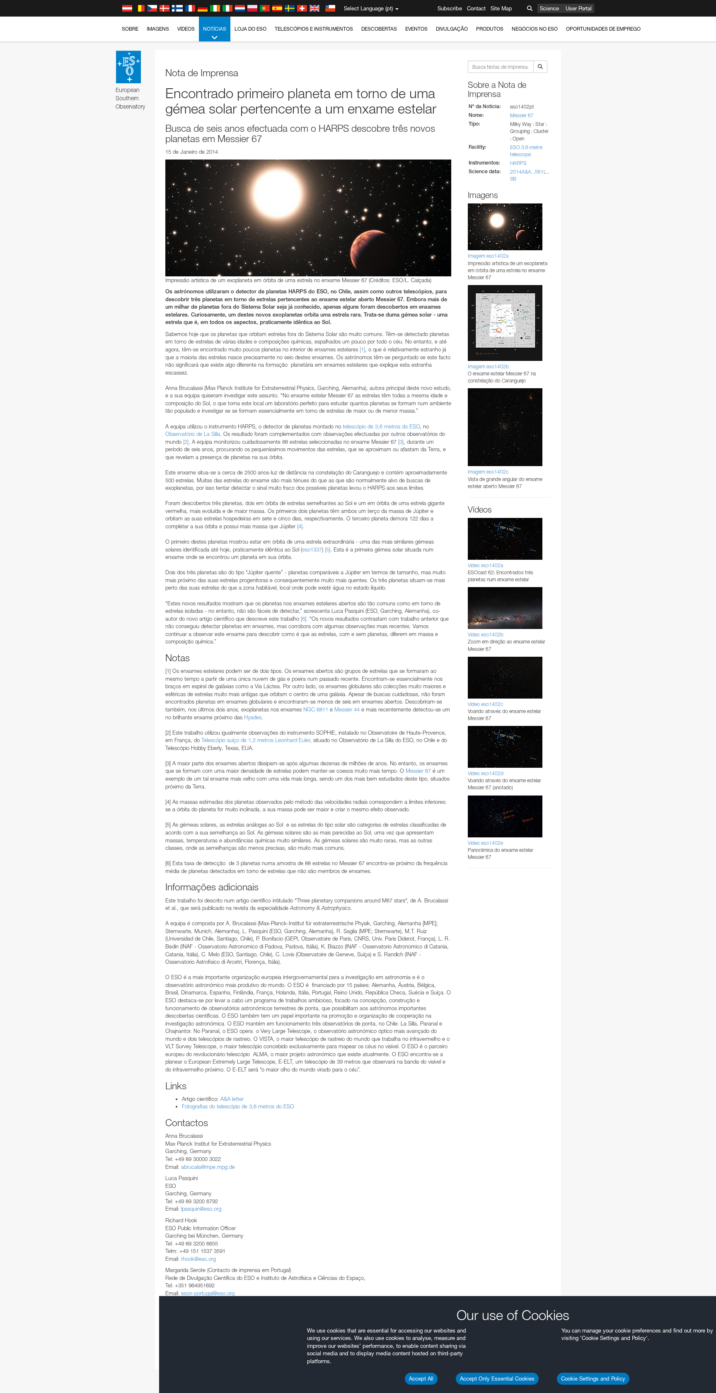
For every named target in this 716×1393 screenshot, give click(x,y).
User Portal (579, 8)
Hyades (252, 717)
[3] (401, 441)
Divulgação (452, 29)
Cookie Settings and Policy (593, 1378)
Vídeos (186, 29)
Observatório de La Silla (192, 433)
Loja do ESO (250, 29)
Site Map (501, 8)
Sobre (130, 29)
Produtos (489, 29)
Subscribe (450, 8)
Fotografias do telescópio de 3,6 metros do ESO (238, 1106)
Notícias (214, 29)
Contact (476, 8)
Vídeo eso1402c (485, 704)
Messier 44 (347, 709)
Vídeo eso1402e (485, 843)
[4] (299, 526)
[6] (303, 618)
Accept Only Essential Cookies (497, 1378)
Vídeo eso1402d (485, 773)
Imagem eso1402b (488, 366)
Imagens (158, 29)
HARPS (518, 163)
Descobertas (379, 29)
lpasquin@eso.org (201, 1208)
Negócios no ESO (535, 29)
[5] (327, 549)
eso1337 (312, 549)
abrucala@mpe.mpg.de (208, 1166)
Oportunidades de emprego (603, 29)
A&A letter (232, 1099)
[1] (362, 349)
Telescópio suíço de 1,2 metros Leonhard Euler (255, 740)
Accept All (421, 1378)
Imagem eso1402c (488, 472)
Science (549, 8)
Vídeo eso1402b (485, 634)
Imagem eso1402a (488, 256)
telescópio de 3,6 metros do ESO (381, 426)
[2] (186, 441)
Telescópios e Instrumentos (314, 29)
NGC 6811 (315, 709)
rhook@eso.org (198, 1258)
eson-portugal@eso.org (208, 1293)
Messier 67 (418, 770)
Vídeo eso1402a (485, 565)
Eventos (416, 29)
